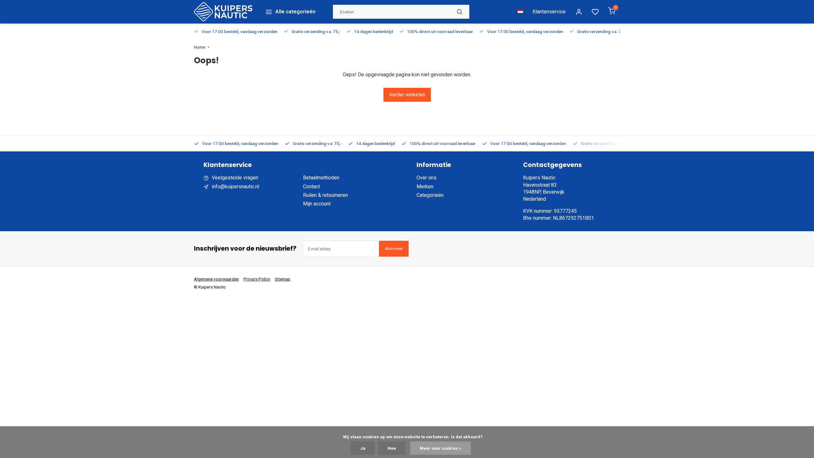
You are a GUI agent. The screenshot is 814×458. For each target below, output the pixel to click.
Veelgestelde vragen (235, 178)
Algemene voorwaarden (216, 278)
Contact (311, 187)
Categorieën (430, 195)
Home (199, 47)
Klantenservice (549, 12)
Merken (425, 187)
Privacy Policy (257, 278)
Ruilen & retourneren (325, 195)
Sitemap (282, 278)
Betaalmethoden (321, 178)
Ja (362, 448)
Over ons (427, 178)
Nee (392, 448)
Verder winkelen (407, 95)
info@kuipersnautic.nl (235, 187)
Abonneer (394, 248)
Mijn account (317, 204)
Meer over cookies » (440, 448)
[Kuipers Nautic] (223, 11)
